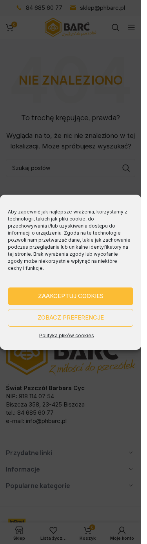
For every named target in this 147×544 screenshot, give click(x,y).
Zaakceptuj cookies (70, 296)
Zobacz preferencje (71, 317)
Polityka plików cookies (66, 335)
